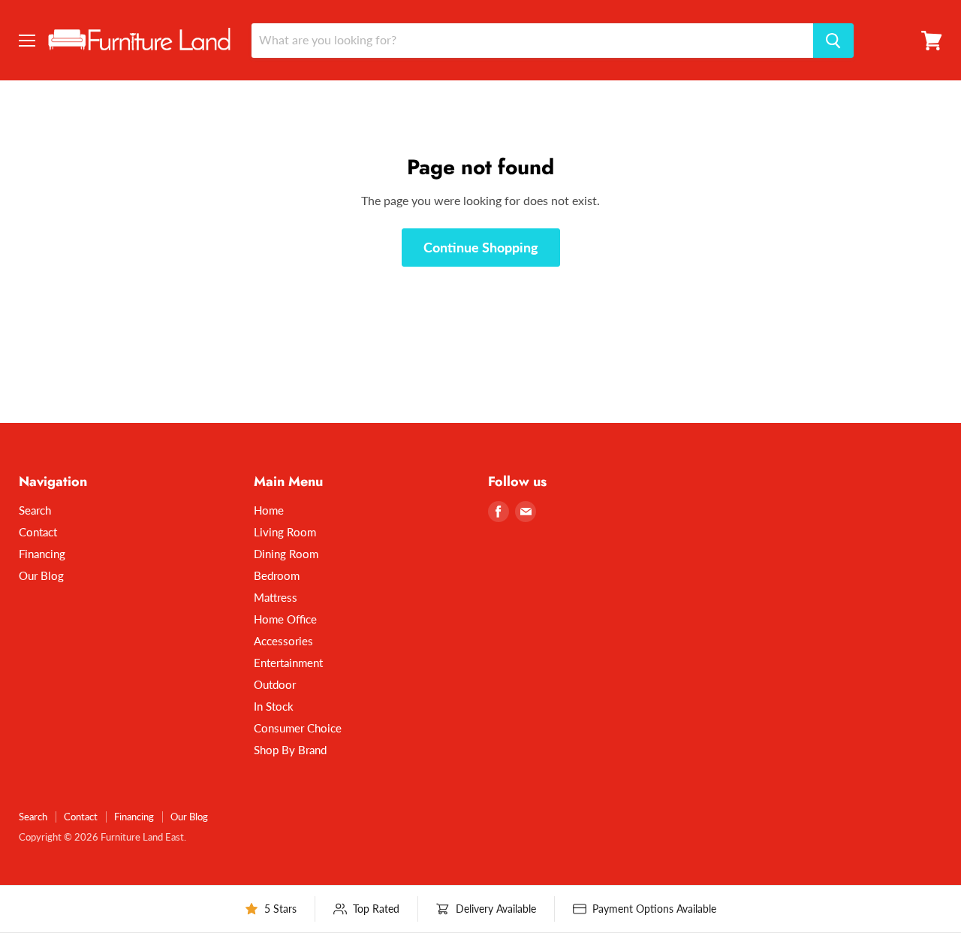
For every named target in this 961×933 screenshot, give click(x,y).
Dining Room (286, 553)
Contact (38, 532)
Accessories (283, 641)
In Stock (274, 706)
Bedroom (277, 575)
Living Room (285, 532)
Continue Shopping (480, 247)
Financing (42, 553)
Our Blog (41, 575)
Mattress (275, 597)
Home (269, 510)
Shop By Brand (290, 749)
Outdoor (275, 684)
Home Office (285, 619)
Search (35, 510)
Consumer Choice (298, 728)
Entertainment (288, 662)
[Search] (833, 40)
